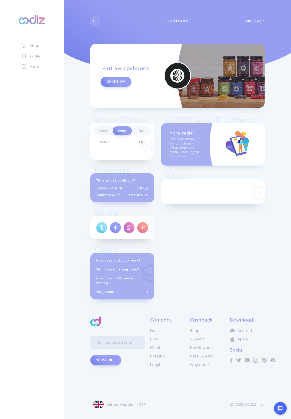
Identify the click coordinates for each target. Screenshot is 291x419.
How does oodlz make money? (114, 280)
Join (247, 21)
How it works (202, 347)
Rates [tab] (122, 131)
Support (197, 339)
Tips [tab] (141, 131)
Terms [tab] (103, 131)
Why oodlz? (106, 292)
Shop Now (116, 81)
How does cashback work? (118, 260)
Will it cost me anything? (117, 269)
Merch (155, 347)
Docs (155, 330)
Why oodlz (199, 364)
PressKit (157, 356)
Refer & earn (201, 356)
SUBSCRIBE (106, 360)
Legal (155, 364)
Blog (154, 339)
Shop (194, 330)
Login (260, 21)
